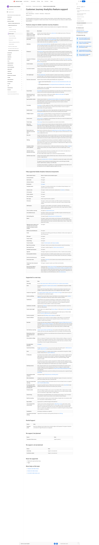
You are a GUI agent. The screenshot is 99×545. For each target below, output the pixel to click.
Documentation (28, 6)
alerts (45, 351)
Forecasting (39, 105)
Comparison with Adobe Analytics (33, 468)
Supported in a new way (80, 16)
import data (55, 41)
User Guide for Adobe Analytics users (33, 473)
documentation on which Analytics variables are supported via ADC (60, 267)
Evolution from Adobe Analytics (32, 470)
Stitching (38, 139)
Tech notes (9, 89)
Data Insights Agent (42, 74)
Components (37, 13)
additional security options (59, 94)
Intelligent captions (40, 113)
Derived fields (39, 90)
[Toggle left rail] (22, 4)
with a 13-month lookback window (43, 382)
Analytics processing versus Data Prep (14, 42)
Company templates (55, 242)
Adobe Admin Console (58, 403)
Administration (42, 13)
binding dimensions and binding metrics (55, 216)
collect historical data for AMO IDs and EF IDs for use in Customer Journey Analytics (54, 283)
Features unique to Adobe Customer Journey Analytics (83, 11)
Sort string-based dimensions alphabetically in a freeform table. (60, 84)
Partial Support (79, 18)
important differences (51, 352)
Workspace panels (47, 13)
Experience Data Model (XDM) (51, 39)
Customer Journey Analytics (37, 6)
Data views (39, 124)
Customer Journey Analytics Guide (49, 6)
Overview (10, 27)
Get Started (9, 19)
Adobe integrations (10, 79)
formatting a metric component (49, 315)
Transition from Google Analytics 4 (13, 50)
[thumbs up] (55, 543)
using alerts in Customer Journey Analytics (49, 285)
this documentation (62, 271)
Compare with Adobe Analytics (12, 25)
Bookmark (79, 6)
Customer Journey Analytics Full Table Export (45, 329)
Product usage (39, 121)
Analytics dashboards (11, 67)
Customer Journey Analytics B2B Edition (44, 44)
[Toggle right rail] (77, 4)
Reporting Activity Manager (12, 75)
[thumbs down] (57, 543)
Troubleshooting (10, 87)
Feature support (11, 33)
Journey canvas (39, 118)
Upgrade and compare (10, 21)
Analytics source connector (52, 266)
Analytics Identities (11, 44)
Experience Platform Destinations (47, 323)
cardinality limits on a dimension (47, 159)
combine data (53, 33)
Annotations (62, 189)
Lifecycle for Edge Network (45, 313)
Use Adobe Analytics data (12, 29)
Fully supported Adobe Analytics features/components (81, 14)
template (69, 146)
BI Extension (41, 51)
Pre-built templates (47, 242)
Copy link (84, 6)
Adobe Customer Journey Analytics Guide (14, 15)
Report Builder (10, 73)
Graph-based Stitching (44, 347)
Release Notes (10, 17)
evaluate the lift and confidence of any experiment (56, 99)
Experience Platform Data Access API (65, 322)
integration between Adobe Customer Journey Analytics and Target (50, 292)
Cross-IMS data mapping (12, 31)
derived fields (66, 384)
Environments (11, 40)
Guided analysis (39, 110)
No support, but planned (80, 20)
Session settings (54, 309)
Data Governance (10, 81)
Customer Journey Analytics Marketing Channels (62, 368)
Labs (8, 85)
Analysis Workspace (31, 13)
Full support (43, 184)
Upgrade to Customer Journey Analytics (14, 23)
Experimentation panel (50, 210)
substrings (44, 305)
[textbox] (14, 9)
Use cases (9, 83)
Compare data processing (12, 38)
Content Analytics (40, 63)
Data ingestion (10, 52)
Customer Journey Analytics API (58, 247)
